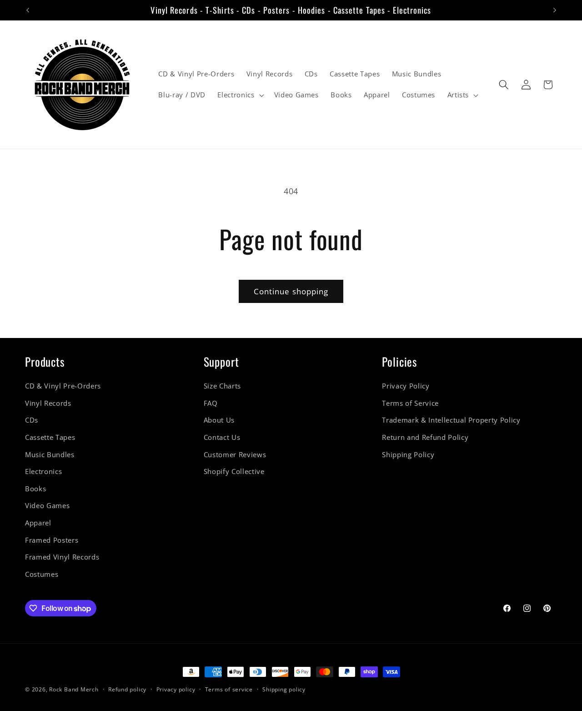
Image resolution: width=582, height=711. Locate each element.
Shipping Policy (408, 454)
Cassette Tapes (50, 437)
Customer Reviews (235, 454)
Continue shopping (291, 291)
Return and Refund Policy (425, 437)
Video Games (47, 506)
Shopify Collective (234, 471)
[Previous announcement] (28, 10)
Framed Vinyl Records (62, 557)
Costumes (41, 574)
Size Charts (222, 386)
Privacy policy (176, 689)
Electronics (43, 471)
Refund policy (127, 689)
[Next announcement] (555, 10)
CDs (31, 420)
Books (35, 489)
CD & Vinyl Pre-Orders (63, 386)
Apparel (38, 523)
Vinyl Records (48, 403)
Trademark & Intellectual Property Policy (451, 420)
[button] (239, 95)
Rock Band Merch (74, 689)
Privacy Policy (405, 386)
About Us (219, 420)
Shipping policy (284, 689)
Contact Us (222, 437)
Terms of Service (410, 403)
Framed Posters (51, 540)
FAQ (211, 403)
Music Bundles (50, 454)
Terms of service (229, 689)
